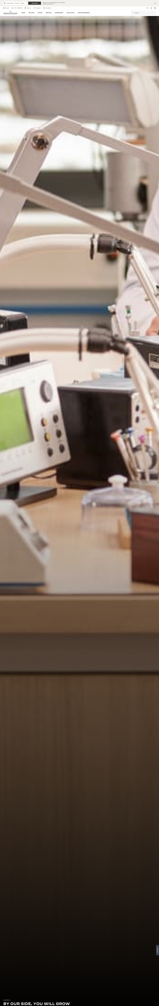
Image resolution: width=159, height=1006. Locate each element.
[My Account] (151, 8)
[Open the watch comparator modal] (155, 8)
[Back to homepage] (10, 13)
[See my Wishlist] (147, 8)
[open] (133, 13)
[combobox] (143, 13)
